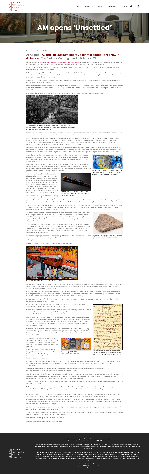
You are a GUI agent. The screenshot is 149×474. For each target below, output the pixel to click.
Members (88, 6)
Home (79, 6)
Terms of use (92, 464)
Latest (123, 6)
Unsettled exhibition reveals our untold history (47, 421)
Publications (112, 6)
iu (91, 468)
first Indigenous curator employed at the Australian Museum (59, 62)
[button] (138, 6)
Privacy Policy (83, 464)
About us (99, 6)
